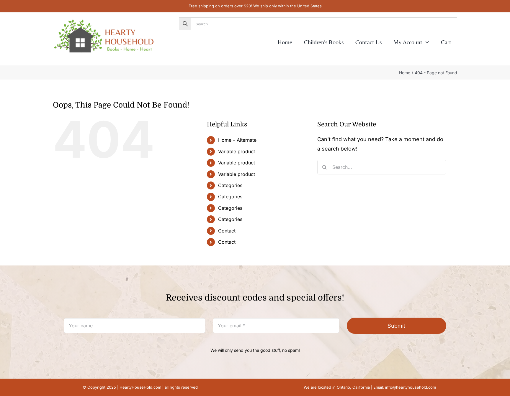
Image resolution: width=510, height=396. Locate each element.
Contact (227, 231)
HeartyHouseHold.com (140, 387)
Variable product (236, 151)
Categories (230, 185)
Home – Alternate (237, 140)
